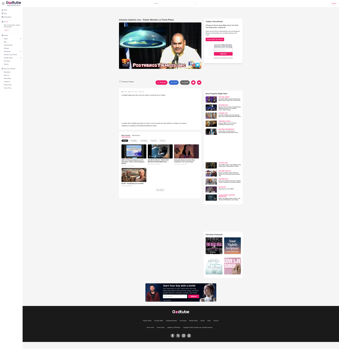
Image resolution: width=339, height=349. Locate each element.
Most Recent (136, 135)
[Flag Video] (199, 82)
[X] (178, 336)
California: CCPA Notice (173, 327)
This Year (153, 140)
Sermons (216, 320)
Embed (185, 82)
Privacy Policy (160, 327)
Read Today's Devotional (215, 39)
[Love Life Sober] (232, 266)
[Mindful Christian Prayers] (214, 266)
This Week (134, 140)
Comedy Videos (158, 320)
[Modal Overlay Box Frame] (223, 52)
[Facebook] (173, 336)
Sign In (7, 30)
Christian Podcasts (214, 234)
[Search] (195, 3)
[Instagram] (184, 336)
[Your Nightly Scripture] (232, 245)
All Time (162, 140)
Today (125, 140)
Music (209, 320)
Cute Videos (183, 320)
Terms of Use (150, 327)
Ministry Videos (193, 320)
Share (175, 82)
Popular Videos (147, 320)
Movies (203, 320)
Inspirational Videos (171, 320)
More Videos (160, 190)
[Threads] (189, 336)
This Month (144, 140)
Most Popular (125, 135)
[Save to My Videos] (193, 82)
